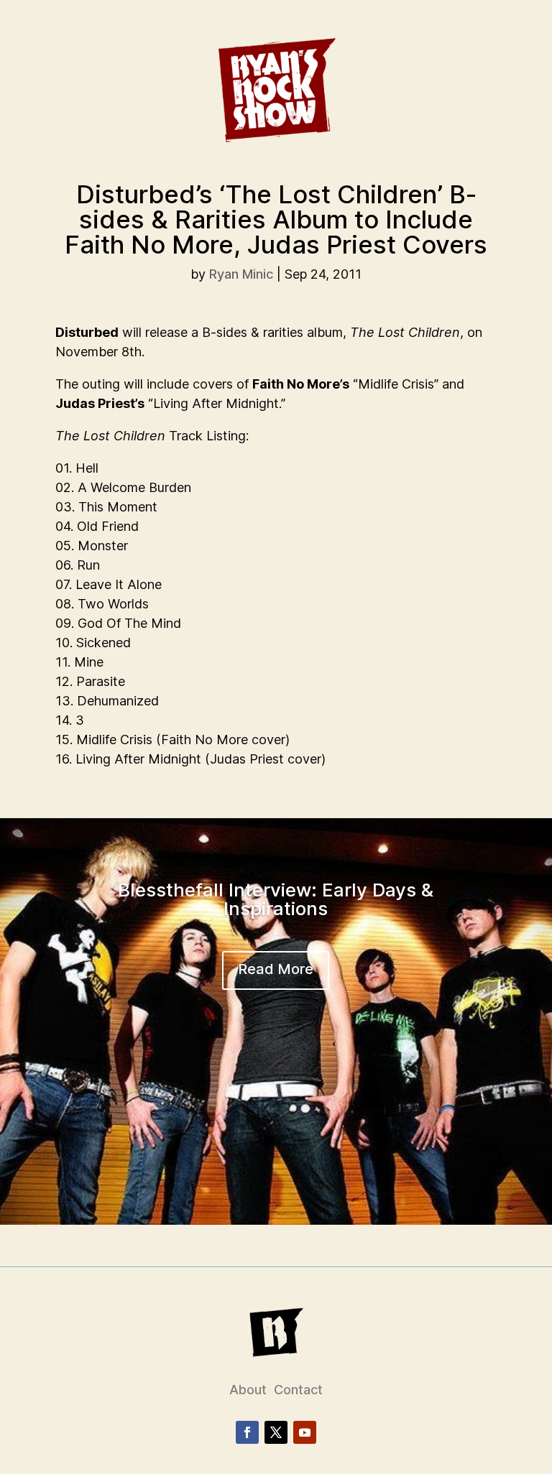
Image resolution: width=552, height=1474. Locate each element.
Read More (275, 969)
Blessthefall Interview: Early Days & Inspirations (275, 899)
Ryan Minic (241, 274)
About (248, 1389)
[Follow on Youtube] (304, 1432)
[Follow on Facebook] (247, 1432)
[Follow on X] (276, 1432)
